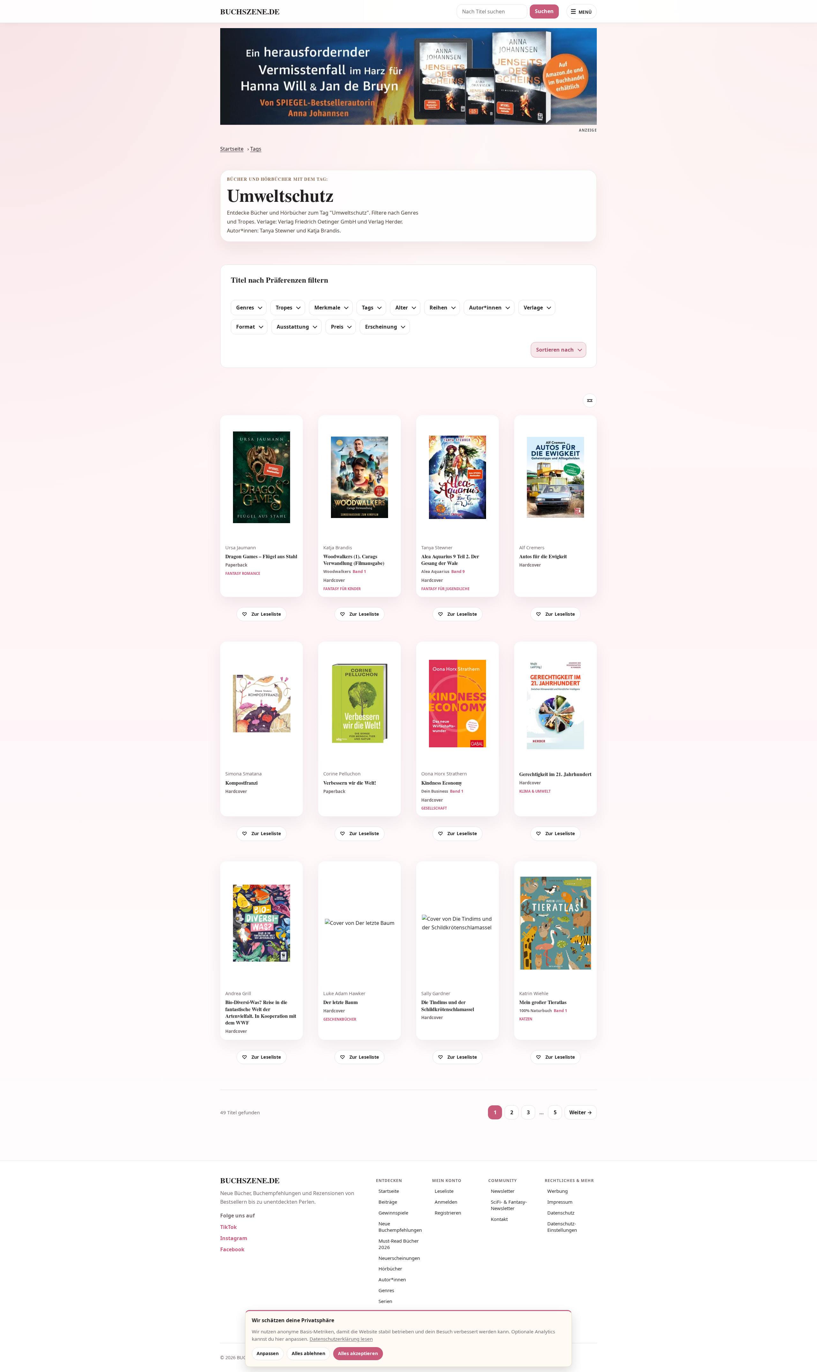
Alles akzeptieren (358, 1353)
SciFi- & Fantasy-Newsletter (509, 1205)
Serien (385, 1301)
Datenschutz (560, 1212)
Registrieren (448, 1212)
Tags (255, 148)
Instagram (233, 1238)
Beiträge (388, 1202)
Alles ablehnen (308, 1353)
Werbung (557, 1191)
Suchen (544, 11)
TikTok (228, 1227)
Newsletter (502, 1191)
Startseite (232, 148)
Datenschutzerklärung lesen (341, 1339)
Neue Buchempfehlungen (400, 1226)
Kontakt (499, 1219)
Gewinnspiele (393, 1212)
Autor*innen (392, 1279)
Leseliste (444, 1191)
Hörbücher (390, 1268)
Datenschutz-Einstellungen (562, 1226)
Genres (386, 1290)
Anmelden (446, 1202)
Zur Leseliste (266, 614)
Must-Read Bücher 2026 (399, 1244)
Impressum (560, 1202)
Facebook (232, 1249)
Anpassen (268, 1353)
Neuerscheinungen (399, 1258)
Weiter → (580, 1112)
